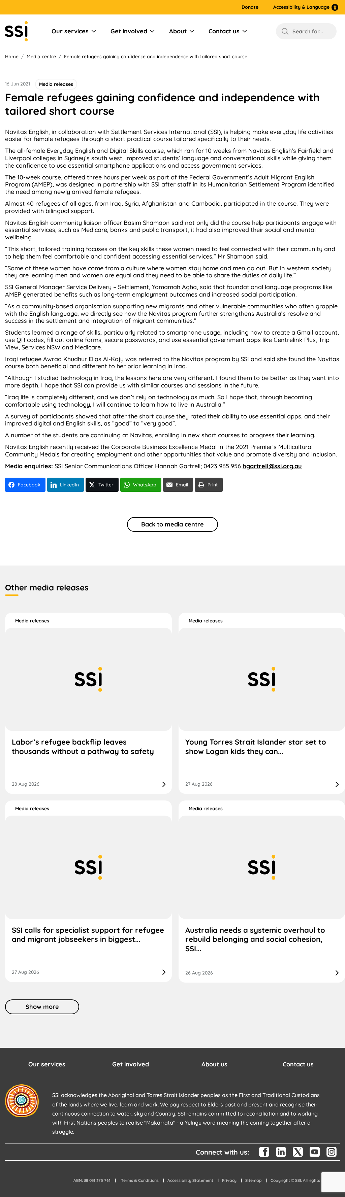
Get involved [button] (130, 1064)
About (178, 31)
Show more (42, 1007)
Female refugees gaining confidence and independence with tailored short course (155, 57)
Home (12, 57)
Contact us (224, 31)
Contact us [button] (298, 1064)
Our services (70, 31)
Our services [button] (46, 1064)
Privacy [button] (229, 1180)
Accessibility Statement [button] (190, 1180)
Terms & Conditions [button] (140, 1180)
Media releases (32, 621)
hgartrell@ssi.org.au (272, 466)
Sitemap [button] (253, 1180)
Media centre (41, 57)
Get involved (129, 31)
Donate (250, 7)
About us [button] (214, 1064)
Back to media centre (172, 524)
